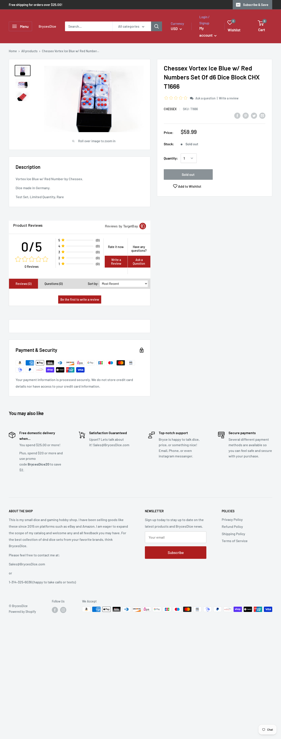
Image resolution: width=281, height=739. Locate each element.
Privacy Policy (232, 519)
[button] (176, 98)
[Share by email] (262, 115)
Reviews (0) (23, 284)
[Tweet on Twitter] (254, 115)
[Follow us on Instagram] (63, 610)
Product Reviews (28, 225)
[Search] (156, 26)
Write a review (228, 98)
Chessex (170, 109)
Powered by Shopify (22, 611)
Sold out (188, 174)
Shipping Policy (233, 534)
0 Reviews (32, 266)
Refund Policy (232, 526)
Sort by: (93, 284)
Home (13, 51)
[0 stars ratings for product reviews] (31, 259)
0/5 (31, 246)
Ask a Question (139, 261)
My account (206, 31)
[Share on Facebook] (237, 115)
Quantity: (171, 158)
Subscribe (176, 552)
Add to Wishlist (189, 186)
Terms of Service (235, 541)
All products (29, 51)
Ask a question (205, 98)
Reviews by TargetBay (121, 226)
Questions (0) (54, 284)
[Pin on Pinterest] (246, 115)
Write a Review (116, 261)
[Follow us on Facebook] (55, 610)
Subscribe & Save (255, 5)
